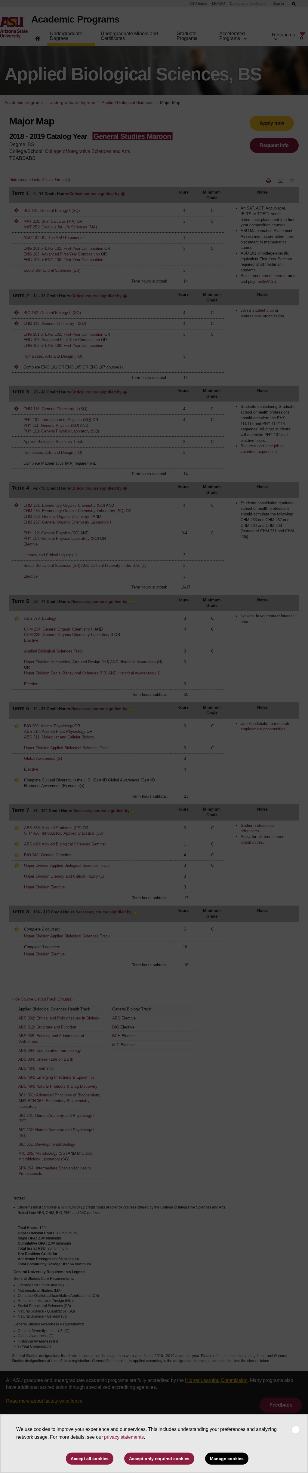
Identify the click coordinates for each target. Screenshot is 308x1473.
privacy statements (124, 1437)
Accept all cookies (90, 1458)
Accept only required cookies (159, 1458)
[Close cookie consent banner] (295, 1430)
